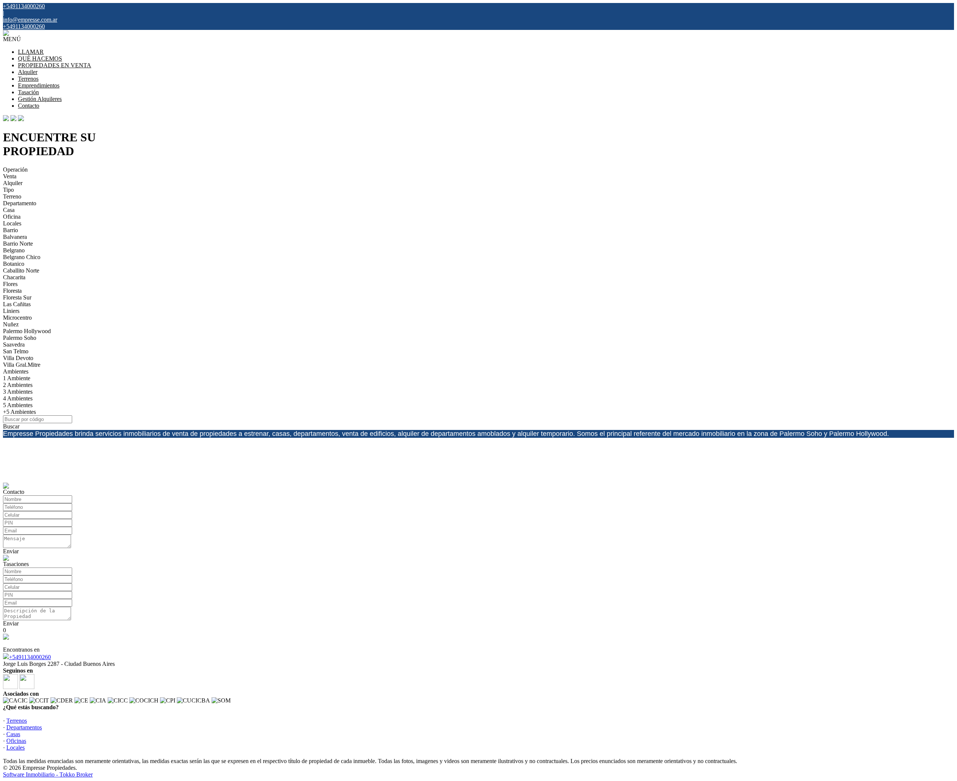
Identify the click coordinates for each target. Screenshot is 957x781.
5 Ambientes (18, 405)
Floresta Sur (17, 297)
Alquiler (27, 72)
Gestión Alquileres (40, 99)
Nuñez (11, 324)
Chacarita (14, 277)
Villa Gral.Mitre (21, 365)
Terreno (12, 196)
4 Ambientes (18, 398)
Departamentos (24, 727)
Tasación (28, 92)
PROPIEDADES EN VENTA (54, 65)
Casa (9, 210)
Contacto (28, 105)
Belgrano (14, 250)
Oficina (12, 216)
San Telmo (15, 351)
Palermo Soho (19, 338)
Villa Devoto (18, 358)
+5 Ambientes (19, 412)
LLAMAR (31, 52)
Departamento (19, 203)
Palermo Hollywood (27, 331)
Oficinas (16, 741)
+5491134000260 (30, 657)
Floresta (12, 291)
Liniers (11, 311)
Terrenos (28, 79)
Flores (10, 284)
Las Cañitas (17, 304)
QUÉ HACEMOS (40, 58)
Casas (13, 734)
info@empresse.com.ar (30, 19)
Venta (9, 176)
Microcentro (17, 317)
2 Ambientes (18, 385)
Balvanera (15, 237)
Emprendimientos (38, 85)
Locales (12, 223)
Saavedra (14, 344)
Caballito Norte (21, 270)
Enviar (11, 551)
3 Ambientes (18, 391)
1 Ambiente (16, 378)
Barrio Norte (18, 243)
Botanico (13, 264)
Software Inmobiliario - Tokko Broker (48, 774)
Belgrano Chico (21, 257)
